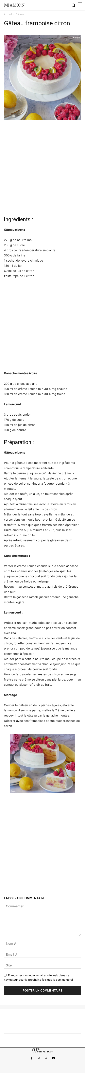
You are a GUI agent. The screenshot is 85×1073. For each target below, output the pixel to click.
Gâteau (20, 14)
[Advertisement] (42, 167)
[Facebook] (31, 1058)
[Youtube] (53, 1058)
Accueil (8, 14)
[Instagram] (38, 1058)
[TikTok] (46, 1058)
